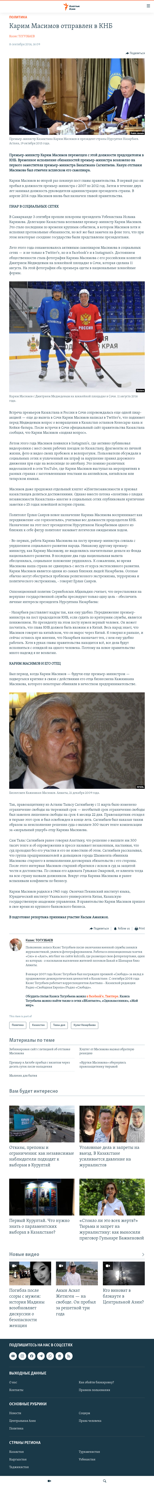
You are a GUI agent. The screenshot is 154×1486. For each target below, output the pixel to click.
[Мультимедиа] (49, 1481)
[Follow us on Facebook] (31, 1356)
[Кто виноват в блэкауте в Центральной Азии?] (124, 1273)
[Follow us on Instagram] (22, 1356)
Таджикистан (19, 1467)
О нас (13, 1382)
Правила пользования (94, 1390)
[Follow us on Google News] (59, 1356)
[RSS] (69, 1356)
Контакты (16, 1390)
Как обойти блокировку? (96, 1382)
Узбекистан (87, 1459)
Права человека (90, 1421)
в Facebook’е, (95, 996)
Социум (84, 1413)
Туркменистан (89, 1452)
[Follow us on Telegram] (41, 1356)
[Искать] (105, 1481)
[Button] (135, 53)
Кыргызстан (18, 1459)
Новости (15, 1413)
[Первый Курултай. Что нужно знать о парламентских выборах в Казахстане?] (42, 1197)
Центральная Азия (22, 1421)
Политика (18, 17)
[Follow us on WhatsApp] (50, 1356)
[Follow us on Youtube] (13, 1356)
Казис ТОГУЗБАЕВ (22, 36)
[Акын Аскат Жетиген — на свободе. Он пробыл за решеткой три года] (77, 1273)
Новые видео (24, 1254)
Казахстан (16, 1452)
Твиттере (111, 996)
